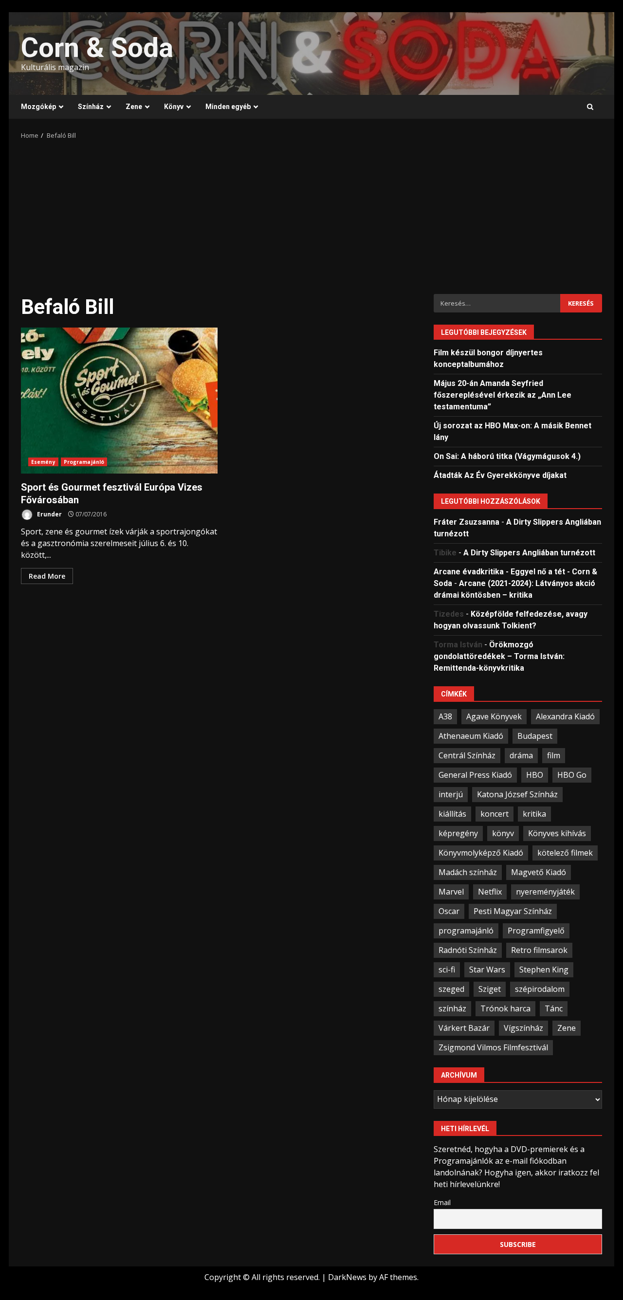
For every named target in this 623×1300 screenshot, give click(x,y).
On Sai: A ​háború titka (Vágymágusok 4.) (507, 456)
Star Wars (487, 969)
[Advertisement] (311, 214)
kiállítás (452, 813)
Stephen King (543, 969)
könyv (503, 833)
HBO (534, 774)
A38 (445, 716)
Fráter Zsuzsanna (466, 522)
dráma (521, 755)
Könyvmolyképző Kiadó (481, 852)
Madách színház (468, 872)
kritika (534, 813)
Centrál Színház (467, 755)
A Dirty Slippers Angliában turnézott (529, 552)
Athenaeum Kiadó (471, 736)
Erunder (49, 514)
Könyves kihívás (557, 833)
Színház (91, 106)
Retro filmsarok (539, 950)
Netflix (490, 891)
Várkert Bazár (464, 1028)
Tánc (554, 1008)
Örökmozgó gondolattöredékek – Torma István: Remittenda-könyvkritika (499, 656)
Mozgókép (38, 106)
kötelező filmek (565, 852)
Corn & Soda (97, 48)
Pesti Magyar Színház (513, 911)
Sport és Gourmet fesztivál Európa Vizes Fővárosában (119, 401)
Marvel (451, 891)
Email (442, 1202)
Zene (134, 106)
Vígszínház (523, 1028)
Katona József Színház (517, 794)
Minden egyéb (228, 106)
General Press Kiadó (475, 774)
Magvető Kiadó (538, 872)
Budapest (534, 736)
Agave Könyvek (494, 716)
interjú (451, 794)
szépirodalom (540, 989)
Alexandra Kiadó (565, 716)
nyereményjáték (545, 891)
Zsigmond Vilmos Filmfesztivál (493, 1047)
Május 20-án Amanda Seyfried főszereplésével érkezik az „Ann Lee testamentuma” (502, 395)
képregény (458, 833)
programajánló (466, 930)
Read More (47, 576)
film (553, 755)
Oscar (449, 911)
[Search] (590, 107)
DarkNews (347, 1277)
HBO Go (571, 774)
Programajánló (84, 461)
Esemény (43, 461)
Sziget (489, 989)
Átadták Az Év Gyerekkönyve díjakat (500, 475)
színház (452, 1008)
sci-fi (447, 969)
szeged (451, 989)
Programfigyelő (536, 930)
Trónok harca (505, 1008)
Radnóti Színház (468, 950)
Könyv (173, 106)
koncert (494, 813)
